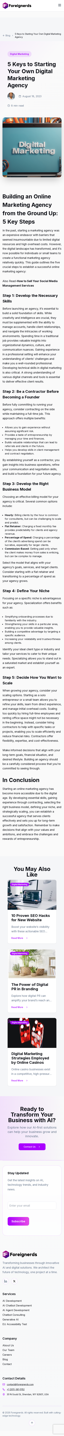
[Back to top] (32, 1423)
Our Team (8, 1350)
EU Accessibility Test (14, 1324)
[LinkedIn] (5, 1281)
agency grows (18, 580)
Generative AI (10, 1319)
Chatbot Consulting (13, 1314)
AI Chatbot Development (17, 1305)
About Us (8, 1345)
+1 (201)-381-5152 (16, 1389)
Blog (8, 35)
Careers (7, 1354)
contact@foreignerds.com (20, 1384)
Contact (7, 1364)
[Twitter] (14, 1281)
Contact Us (30, 1146)
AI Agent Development (15, 1310)
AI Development (12, 1300)
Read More (17, 938)
